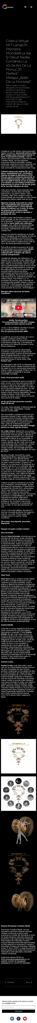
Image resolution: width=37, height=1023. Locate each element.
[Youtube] (25, 1019)
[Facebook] (12, 1019)
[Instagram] (19, 1019)
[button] (25, 6)
